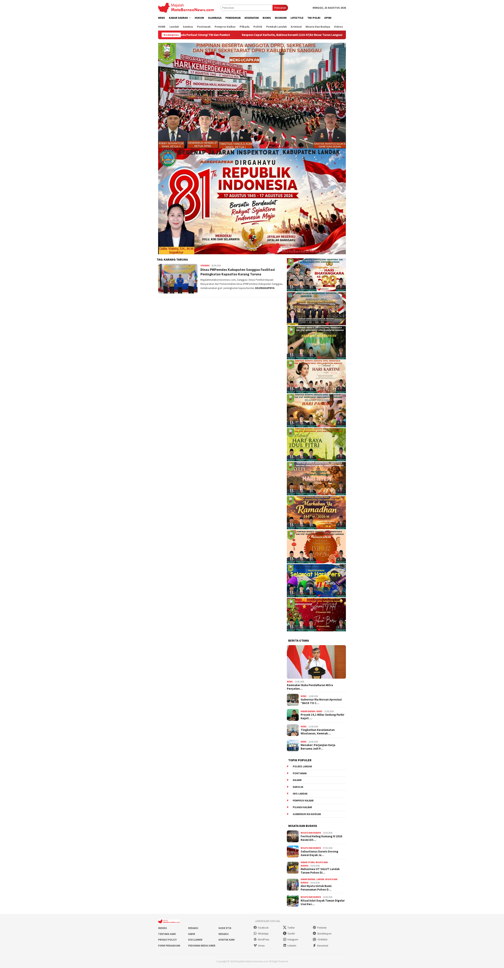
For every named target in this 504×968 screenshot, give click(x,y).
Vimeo (261, 945)
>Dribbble (322, 939)
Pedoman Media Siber (201, 945)
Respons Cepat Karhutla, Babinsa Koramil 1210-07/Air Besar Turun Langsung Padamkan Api (235, 35)
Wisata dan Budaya (311, 832)
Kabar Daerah (308, 711)
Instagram (292, 939)
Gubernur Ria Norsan (307, 814)
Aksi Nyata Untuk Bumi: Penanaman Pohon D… (316, 887)
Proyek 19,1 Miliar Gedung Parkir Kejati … (322, 716)
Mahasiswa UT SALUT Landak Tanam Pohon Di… (320, 870)
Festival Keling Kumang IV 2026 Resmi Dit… (321, 838)
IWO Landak (300, 793)
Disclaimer (195, 939)
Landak (320, 879)
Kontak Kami (227, 939)
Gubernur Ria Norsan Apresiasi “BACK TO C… (321, 701)
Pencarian (280, 7)
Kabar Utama (308, 862)
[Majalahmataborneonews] (186, 7)
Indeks (162, 928)
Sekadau (204, 265)
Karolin (298, 787)
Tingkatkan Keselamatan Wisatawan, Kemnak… (318, 731)
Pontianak (300, 773)
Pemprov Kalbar (303, 800)
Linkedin (291, 945)
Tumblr (291, 933)
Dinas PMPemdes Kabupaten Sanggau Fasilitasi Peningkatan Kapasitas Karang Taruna (237, 271)
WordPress (263, 939)
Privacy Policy (167, 939)
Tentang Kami (167, 934)
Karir (191, 934)
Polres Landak (302, 766)
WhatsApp (263, 933)
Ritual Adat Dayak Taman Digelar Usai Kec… (323, 902)
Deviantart (322, 945)
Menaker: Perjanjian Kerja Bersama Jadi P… (318, 746)
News (290, 681)
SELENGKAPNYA (264, 288)
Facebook (263, 927)
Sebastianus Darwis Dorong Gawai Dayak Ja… (319, 853)
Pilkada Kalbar (302, 807)
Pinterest (321, 927)
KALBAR (297, 780)
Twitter (291, 927)
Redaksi (193, 928)
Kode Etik (225, 928)
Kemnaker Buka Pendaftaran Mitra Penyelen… (310, 686)
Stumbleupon (324, 933)
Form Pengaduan (169, 945)
